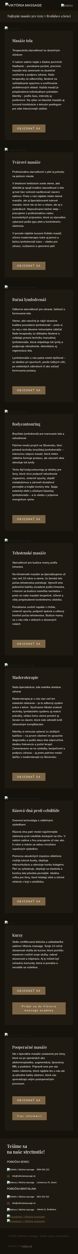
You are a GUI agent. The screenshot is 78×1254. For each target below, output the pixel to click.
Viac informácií (29, 1116)
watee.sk (27, 1246)
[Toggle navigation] (67, 5)
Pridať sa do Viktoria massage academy (39, 1008)
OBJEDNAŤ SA (29, 128)
